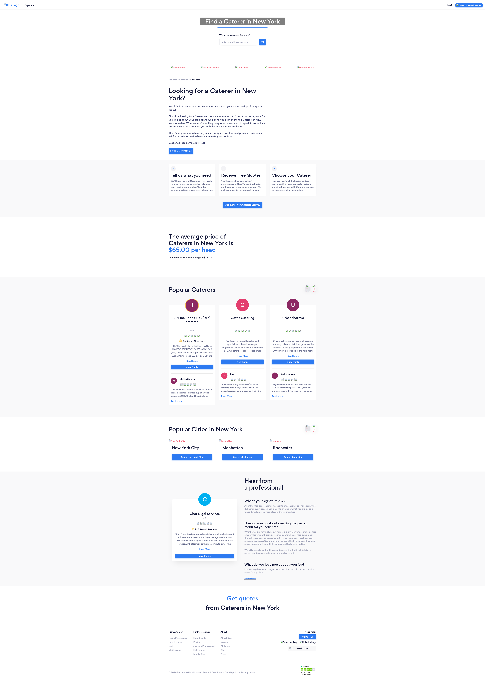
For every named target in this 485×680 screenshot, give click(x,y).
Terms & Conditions (213, 672)
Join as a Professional (203, 646)
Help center (199, 650)
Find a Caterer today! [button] (181, 150)
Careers (224, 642)
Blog (223, 650)
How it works (175, 642)
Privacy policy (248, 672)
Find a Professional (178, 637)
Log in (450, 5)
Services (173, 79)
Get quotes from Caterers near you (242, 204)
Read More (250, 578)
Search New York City (192, 457)
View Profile (192, 366)
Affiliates (225, 646)
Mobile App (175, 650)
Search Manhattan (242, 457)
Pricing (196, 642)
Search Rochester (293, 457)
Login (171, 646)
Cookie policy (232, 672)
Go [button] (262, 41)
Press (223, 654)
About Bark (226, 637)
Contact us (307, 636)
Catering (183, 79)
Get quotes (242, 598)
